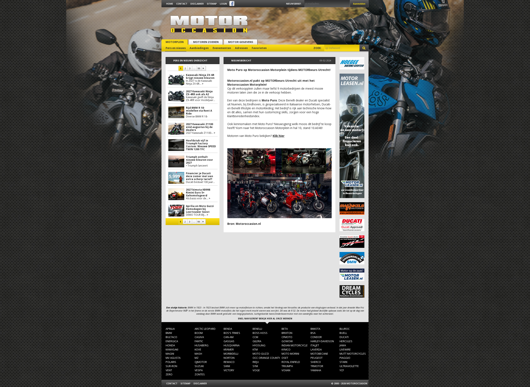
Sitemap (212, 3)
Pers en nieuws (176, 48)
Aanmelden (359, 3)
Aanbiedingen (199, 48)
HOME (169, 3)
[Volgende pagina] (203, 68)
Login (223, 3)
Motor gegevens (240, 42)
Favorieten (259, 48)
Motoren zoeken (206, 42)
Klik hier (278, 136)
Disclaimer (197, 3)
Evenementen (222, 48)
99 (199, 68)
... (194, 68)
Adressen (241, 48)
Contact (181, 3)
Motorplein (175, 42)
